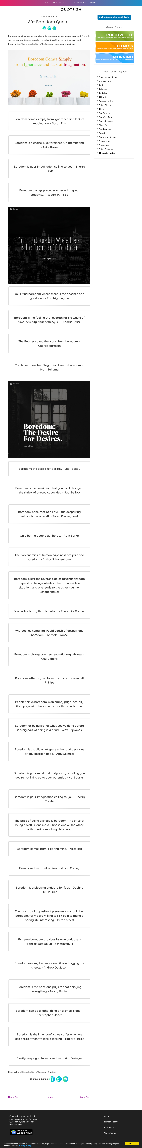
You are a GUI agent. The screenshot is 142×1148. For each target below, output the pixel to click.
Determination (106, 101)
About (107, 1116)
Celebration (105, 129)
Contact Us (110, 1127)
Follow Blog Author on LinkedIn (114, 17)
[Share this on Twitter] (49, 28)
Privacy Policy (110, 1121)
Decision (103, 133)
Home (46, 3)
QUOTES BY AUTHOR (78, 3)
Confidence (104, 113)
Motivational (105, 81)
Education (104, 145)
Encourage (104, 141)
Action (102, 85)
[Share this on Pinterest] (54, 28)
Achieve (103, 89)
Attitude (103, 97)
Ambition (103, 93)
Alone (101, 109)
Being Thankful (106, 149)
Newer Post (13, 1097)
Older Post (85, 1097)
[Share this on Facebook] (44, 28)
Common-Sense (107, 137)
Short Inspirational (108, 77)
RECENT (93, 3)
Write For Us (110, 1133)
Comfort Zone (106, 117)
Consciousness (106, 121)
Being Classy (105, 105)
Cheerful (103, 125)
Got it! (132, 1143)
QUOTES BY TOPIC (59, 3)
